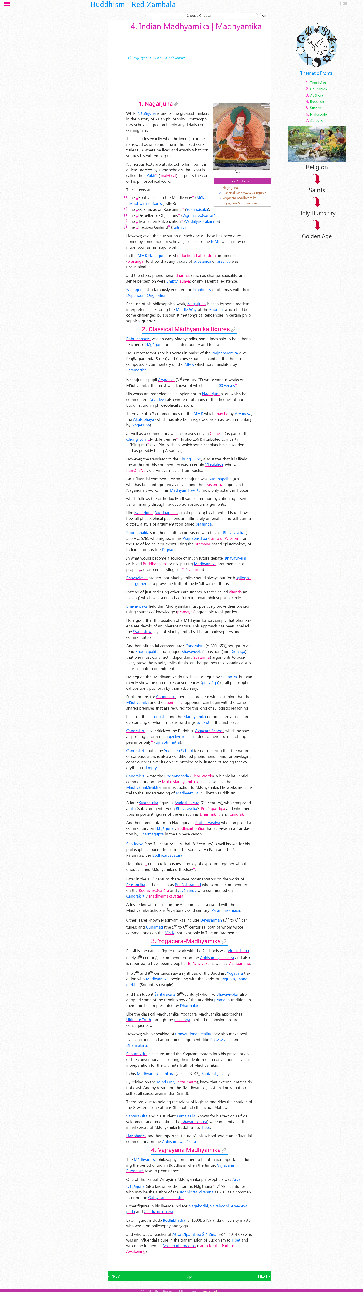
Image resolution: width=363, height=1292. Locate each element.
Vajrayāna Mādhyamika (240, 203)
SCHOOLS (153, 57)
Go (264, 15)
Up (189, 1276)
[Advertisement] (189, 1262)
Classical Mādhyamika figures (244, 192)
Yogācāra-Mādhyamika (240, 198)
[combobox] (201, 16)
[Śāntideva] (241, 135)
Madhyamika (175, 57)
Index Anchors (237, 181)
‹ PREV (114, 1276)
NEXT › (264, 1276)
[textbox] (201, 16)
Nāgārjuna (230, 187)
